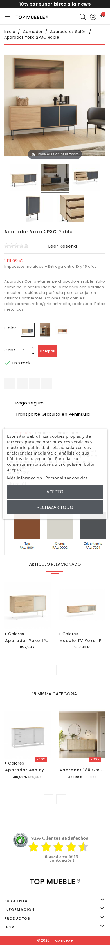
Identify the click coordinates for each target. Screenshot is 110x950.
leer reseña (62, 246)
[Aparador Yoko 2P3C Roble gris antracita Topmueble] (55, 178)
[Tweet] (34, 383)
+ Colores (14, 634)
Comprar (48, 351)
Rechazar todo (55, 507)
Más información (24, 478)
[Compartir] (9, 383)
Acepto (55, 492)
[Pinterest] (46, 383)
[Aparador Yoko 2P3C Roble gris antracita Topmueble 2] (86, 178)
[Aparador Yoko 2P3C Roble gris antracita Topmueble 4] (70, 209)
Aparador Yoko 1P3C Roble (36, 640)
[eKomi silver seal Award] (20, 840)
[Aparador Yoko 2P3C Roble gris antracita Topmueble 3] (39, 209)
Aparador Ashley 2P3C (31, 770)
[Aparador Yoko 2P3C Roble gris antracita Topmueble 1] (24, 178)
